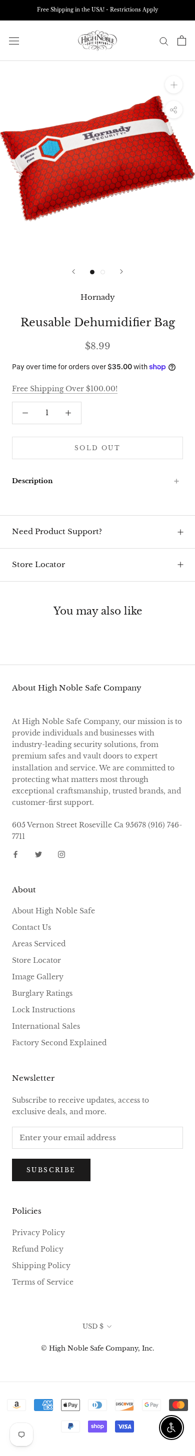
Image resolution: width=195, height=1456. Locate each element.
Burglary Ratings (42, 993)
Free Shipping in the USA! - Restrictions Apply (97, 9)
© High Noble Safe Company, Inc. (97, 1348)
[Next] (121, 271)
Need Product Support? (57, 531)
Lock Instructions (43, 1009)
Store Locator (38, 564)
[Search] (164, 40)
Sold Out (97, 448)
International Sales (46, 1026)
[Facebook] (15, 854)
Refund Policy (38, 1249)
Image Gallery (38, 976)
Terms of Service (43, 1282)
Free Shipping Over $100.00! (65, 388)
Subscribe (51, 1170)
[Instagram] (61, 854)
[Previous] (73, 271)
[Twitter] (38, 854)
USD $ (93, 1326)
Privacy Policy (38, 1232)
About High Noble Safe (53, 910)
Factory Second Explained (59, 1042)
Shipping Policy (41, 1265)
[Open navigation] (14, 40)
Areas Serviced (39, 943)
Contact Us (31, 927)
